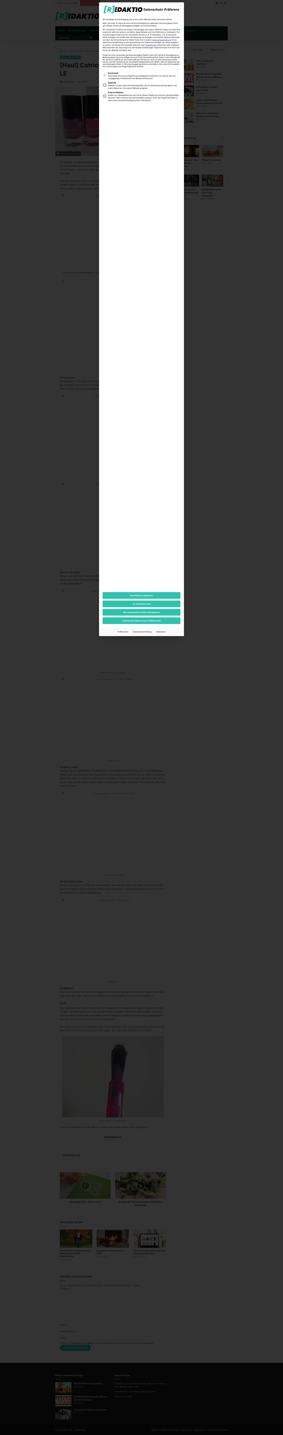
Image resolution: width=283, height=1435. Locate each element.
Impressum (161, 632)
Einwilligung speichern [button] (141, 595)
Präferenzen (123, 632)
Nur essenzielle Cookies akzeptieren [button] (141, 612)
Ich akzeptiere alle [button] (142, 604)
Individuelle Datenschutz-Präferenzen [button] (141, 620)
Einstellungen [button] (151, 45)
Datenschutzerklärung (161, 40)
